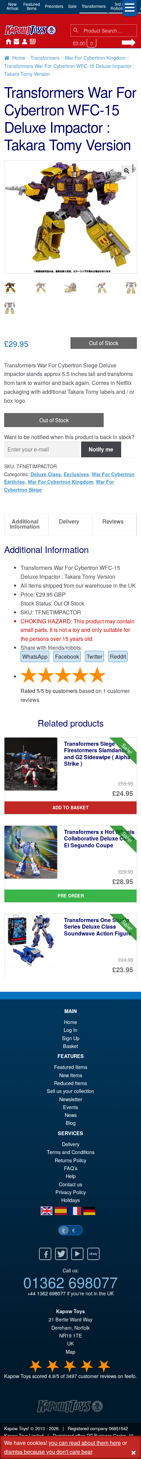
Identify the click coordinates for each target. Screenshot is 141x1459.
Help (71, 1175)
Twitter (94, 656)
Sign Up (70, 1038)
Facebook (67, 656)
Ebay (93, 1254)
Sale (72, 6)
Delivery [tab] (69, 521)
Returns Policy (70, 1160)
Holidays (70, 1199)
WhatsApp (35, 656)
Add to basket (70, 807)
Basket (70, 1045)
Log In (70, 1029)
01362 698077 (70, 1281)
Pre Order (70, 896)
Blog (71, 1122)
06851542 (118, 1428)
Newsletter (70, 1099)
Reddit (118, 656)
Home (7, 41)
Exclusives (76, 474)
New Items (70, 1075)
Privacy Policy (70, 1192)
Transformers (93, 6)
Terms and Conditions (70, 1151)
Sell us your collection (70, 1090)
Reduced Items (70, 1082)
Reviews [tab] (113, 521)
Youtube (77, 1254)
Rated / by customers (49, 691)
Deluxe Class (45, 474)
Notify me (101, 449)
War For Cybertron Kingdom (95, 57)
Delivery (70, 1144)
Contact (15, 41)
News (31, 41)
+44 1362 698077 (46, 1293)
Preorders (54, 6)
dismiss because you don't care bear (48, 1452)
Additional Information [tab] (25, 523)
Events (70, 1106)
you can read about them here (85, 1443)
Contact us (70, 1184)
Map (70, 1351)
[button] (126, 170)
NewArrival (12, 6)
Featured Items (70, 1066)
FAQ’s (70, 1168)
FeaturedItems (31, 6)
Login (23, 41)
